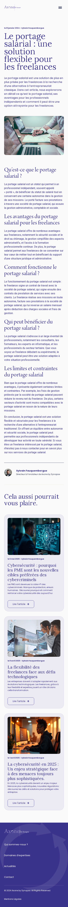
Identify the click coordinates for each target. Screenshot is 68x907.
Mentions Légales (12, 899)
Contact (9, 877)
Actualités (10, 866)
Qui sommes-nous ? (16, 844)
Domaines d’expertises (17, 855)
